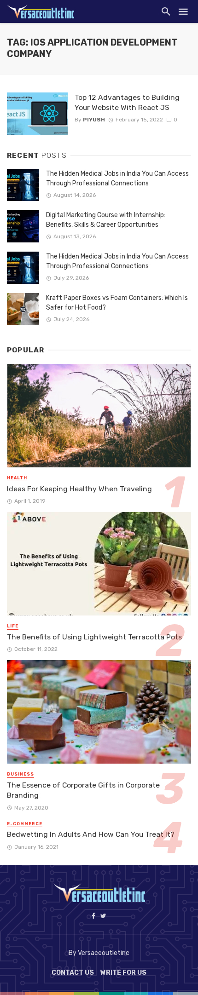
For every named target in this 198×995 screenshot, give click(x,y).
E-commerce (24, 824)
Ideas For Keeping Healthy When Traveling (79, 488)
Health (17, 478)
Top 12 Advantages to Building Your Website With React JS (127, 102)
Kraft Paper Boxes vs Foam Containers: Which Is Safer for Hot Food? (117, 302)
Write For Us (123, 973)
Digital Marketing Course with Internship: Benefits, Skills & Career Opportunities (105, 220)
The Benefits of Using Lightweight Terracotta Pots (94, 637)
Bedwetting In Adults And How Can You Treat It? (91, 834)
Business (20, 774)
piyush (94, 119)
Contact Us (73, 973)
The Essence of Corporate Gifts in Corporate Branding (83, 790)
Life (12, 626)
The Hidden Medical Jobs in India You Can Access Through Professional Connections (117, 178)
